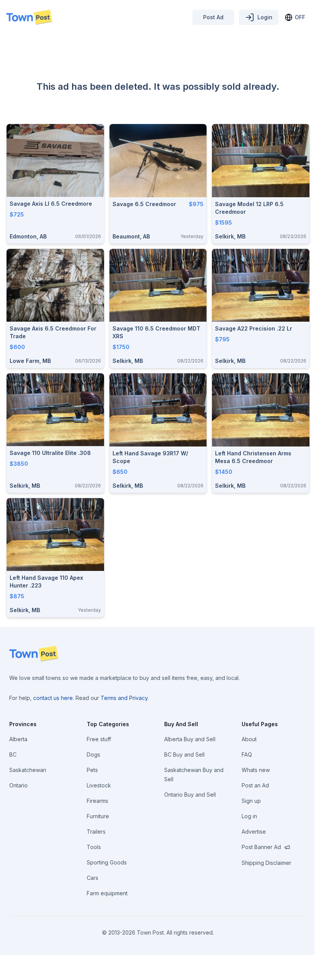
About (249, 739)
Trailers (96, 831)
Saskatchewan (27, 770)
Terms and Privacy (124, 698)
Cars (92, 877)
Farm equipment (107, 893)
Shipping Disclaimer (266, 862)
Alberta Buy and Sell (189, 739)
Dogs (93, 754)
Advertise (254, 831)
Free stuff (99, 739)
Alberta (18, 739)
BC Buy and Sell (184, 754)
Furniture (98, 816)
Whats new (256, 770)
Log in (249, 816)
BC (13, 754)
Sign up (251, 800)
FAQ (247, 754)
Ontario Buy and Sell (190, 794)
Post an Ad (255, 785)
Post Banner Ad (261, 847)
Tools (94, 847)
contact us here (53, 698)
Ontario (18, 785)
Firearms (97, 800)
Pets (92, 770)
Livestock (99, 785)
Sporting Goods (107, 862)
